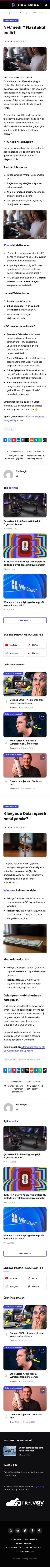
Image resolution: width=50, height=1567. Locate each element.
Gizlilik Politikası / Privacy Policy (23, 1548)
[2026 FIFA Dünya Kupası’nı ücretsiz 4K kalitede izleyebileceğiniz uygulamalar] (25, 546)
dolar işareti (10, 1059)
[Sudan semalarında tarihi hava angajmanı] (9, 1451)
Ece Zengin (7, 41)
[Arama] (45, 5)
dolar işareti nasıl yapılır (29, 1059)
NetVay (40, 1486)
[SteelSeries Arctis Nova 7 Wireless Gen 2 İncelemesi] (25, 724)
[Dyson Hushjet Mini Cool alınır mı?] (25, 765)
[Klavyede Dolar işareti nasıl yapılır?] (25, 845)
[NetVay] (25, 1502)
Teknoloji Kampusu (10, 13)
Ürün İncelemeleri (13, 674)
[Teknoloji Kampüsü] (26, 5)
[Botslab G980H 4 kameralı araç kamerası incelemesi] (25, 684)
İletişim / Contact (25, 1552)
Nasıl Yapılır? (25, 13)
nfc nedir (8, 429)
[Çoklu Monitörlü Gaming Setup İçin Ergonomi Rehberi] (25, 505)
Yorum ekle (25, 620)
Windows (9, 890)
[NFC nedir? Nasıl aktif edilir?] (25, 59)
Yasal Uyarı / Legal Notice (23, 1539)
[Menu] (4, 5)
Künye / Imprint (23, 1544)
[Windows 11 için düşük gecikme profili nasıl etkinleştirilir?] (25, 586)
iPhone (7, 245)
